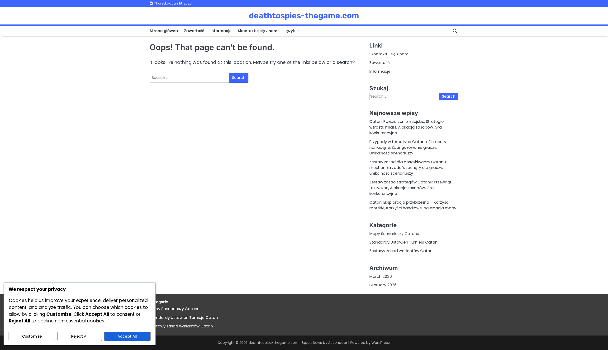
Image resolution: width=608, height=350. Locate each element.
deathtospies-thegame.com (304, 15)
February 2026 (383, 285)
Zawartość (194, 30)
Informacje (221, 30)
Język (290, 30)
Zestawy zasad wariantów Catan (400, 251)
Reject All (79, 336)
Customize (32, 336)
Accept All (127, 336)
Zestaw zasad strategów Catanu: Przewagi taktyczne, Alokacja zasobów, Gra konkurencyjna (410, 188)
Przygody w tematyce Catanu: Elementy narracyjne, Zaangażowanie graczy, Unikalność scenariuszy (407, 147)
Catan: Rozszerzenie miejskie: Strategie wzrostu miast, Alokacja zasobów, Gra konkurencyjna (406, 127)
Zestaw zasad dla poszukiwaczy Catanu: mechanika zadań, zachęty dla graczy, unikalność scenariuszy (407, 167)
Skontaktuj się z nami (258, 30)
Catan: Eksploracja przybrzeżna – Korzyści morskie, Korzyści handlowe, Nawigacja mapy (412, 205)
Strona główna (164, 30)
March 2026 (380, 276)
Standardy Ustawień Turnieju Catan (403, 242)
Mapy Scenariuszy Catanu (394, 233)
